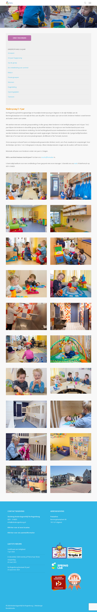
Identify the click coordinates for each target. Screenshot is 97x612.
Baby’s (10, 72)
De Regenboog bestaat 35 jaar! (19, 567)
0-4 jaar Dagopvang (15, 58)
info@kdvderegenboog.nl (17, 522)
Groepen (11, 53)
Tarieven (11, 97)
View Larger (27, 184)
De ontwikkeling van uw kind (18, 68)
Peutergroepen (13, 77)
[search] (85, 2)
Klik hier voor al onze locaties (19, 527)
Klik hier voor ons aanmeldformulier (21, 533)
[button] (90, 3)
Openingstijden (13, 92)
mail (75, 163)
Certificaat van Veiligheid (16, 549)
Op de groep (12, 63)
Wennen (11, 82)
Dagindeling (12, 87)
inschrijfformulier (47, 157)
